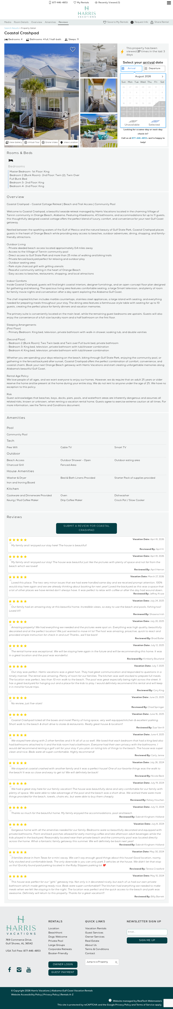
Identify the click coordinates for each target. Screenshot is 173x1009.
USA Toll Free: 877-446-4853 (23, 951)
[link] (72, 51)
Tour (33, 143)
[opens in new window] (9, 971)
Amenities (50, 22)
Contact (90, 953)
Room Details (21, 22)
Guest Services (94, 933)
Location (71, 143)
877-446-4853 (139, 138)
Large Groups (56, 945)
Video (51, 143)
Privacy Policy (51, 995)
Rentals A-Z (67, 995)
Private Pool (55, 941)
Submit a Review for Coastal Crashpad (87, 528)
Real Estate (92, 941)
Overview (36, 22)
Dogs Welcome (57, 937)
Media (7, 22)
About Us (91, 945)
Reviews (63, 22)
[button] (169, 10)
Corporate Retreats (60, 949)
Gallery (15, 143)
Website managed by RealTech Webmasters (137, 1001)
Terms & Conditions (97, 949)
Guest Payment (62, 972)
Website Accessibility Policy (26, 995)
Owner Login (63, 964)
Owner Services (94, 937)
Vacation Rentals (95, 928)
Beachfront (55, 933)
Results (11, 28)
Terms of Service (145, 1005)
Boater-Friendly (58, 953)
